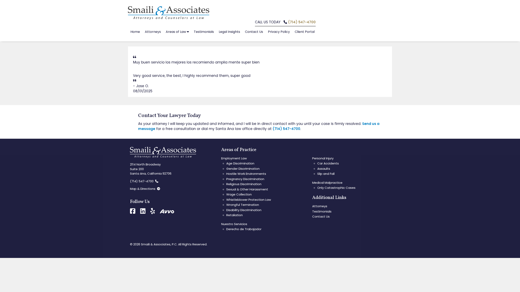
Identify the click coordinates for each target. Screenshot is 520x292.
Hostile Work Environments (246, 174)
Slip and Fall (326, 174)
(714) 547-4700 (302, 22)
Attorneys (153, 31)
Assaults (323, 168)
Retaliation (234, 215)
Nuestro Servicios (234, 224)
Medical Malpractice (327, 182)
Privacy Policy (279, 31)
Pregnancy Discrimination (245, 179)
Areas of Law (176, 31)
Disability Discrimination (243, 210)
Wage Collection (239, 194)
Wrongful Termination (242, 205)
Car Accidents (328, 163)
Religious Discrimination (243, 184)
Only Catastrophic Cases (336, 188)
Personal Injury (323, 158)
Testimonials (204, 31)
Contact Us (254, 31)
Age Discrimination (240, 163)
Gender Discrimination (243, 168)
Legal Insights (229, 31)
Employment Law (234, 158)
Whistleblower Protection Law (248, 200)
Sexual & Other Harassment (247, 189)
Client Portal (305, 31)
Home (135, 31)
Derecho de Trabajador (243, 229)
